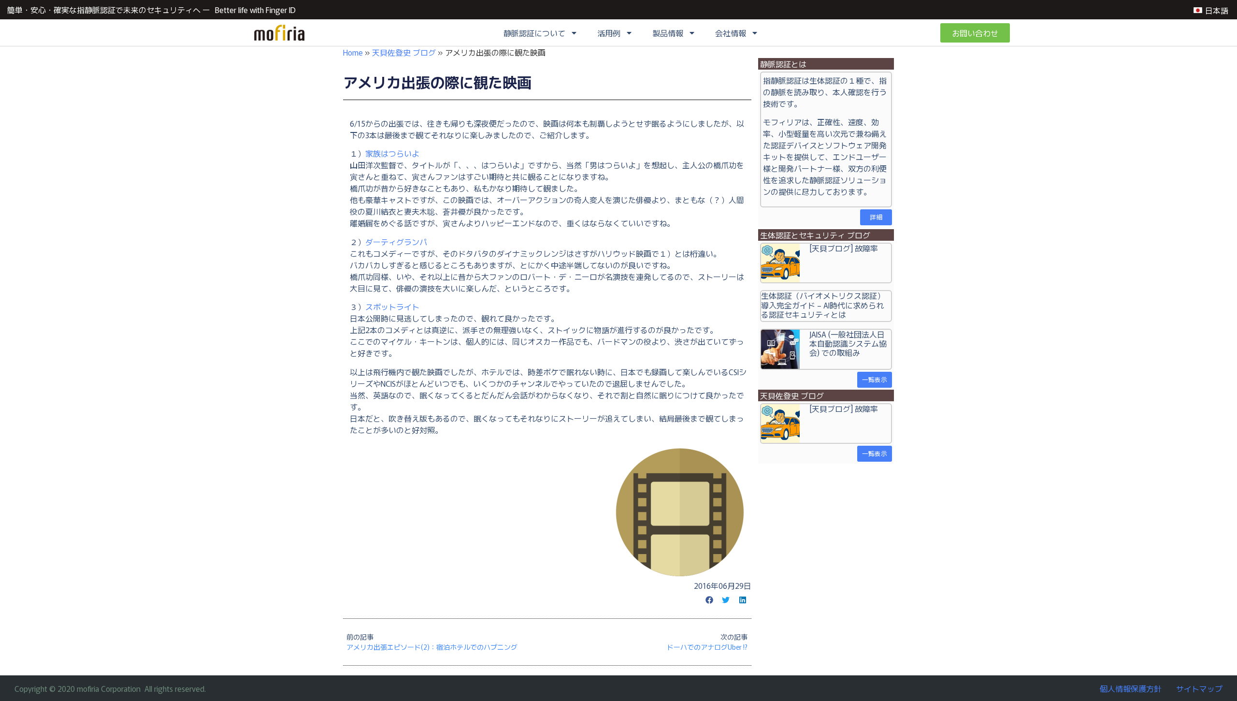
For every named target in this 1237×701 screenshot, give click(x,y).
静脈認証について (534, 33)
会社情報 (730, 33)
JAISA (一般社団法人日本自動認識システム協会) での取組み (848, 343)
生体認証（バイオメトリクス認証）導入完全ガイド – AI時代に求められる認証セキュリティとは (823, 305)
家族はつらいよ (392, 153)
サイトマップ (1199, 688)
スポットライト (392, 306)
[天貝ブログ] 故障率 (843, 248)
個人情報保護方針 (1131, 688)
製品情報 (667, 33)
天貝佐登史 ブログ (404, 52)
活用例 (608, 33)
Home (353, 52)
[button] (709, 600)
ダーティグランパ (396, 242)
